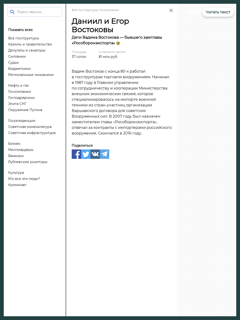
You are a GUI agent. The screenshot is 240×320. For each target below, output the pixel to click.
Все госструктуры (85, 10)
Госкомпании (109, 10)
